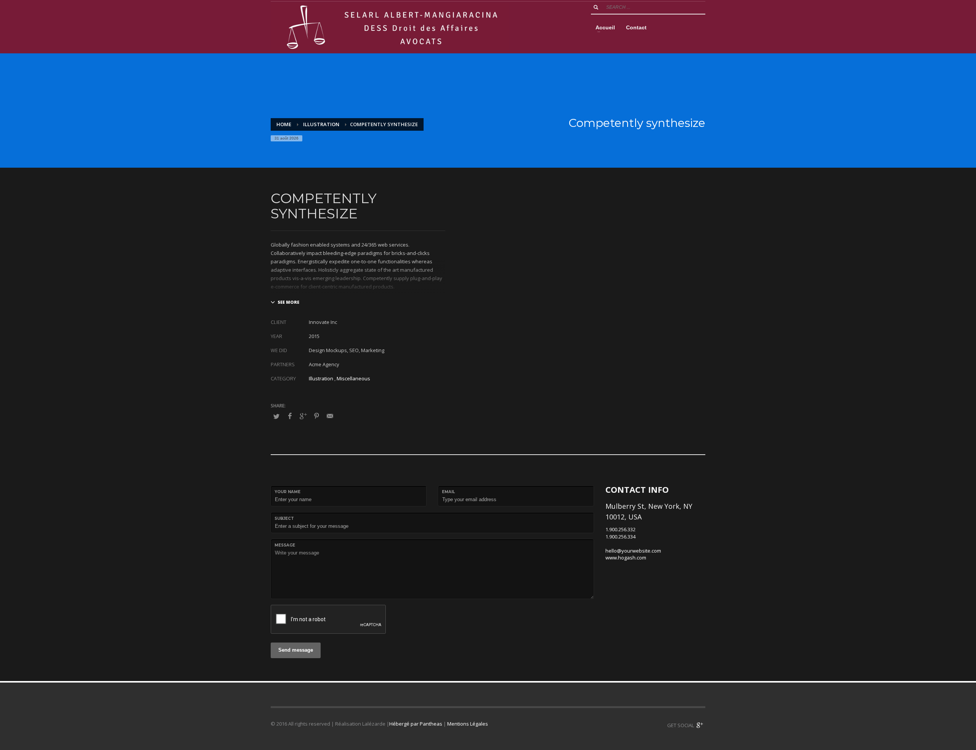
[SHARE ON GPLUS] (303, 415)
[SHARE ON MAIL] (330, 415)
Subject (284, 518)
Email (448, 491)
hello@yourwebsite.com (633, 550)
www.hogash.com (625, 557)
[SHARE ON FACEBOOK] (289, 415)
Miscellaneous (353, 378)
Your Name (287, 491)
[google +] (699, 725)
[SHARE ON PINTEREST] (316, 415)
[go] (596, 7)
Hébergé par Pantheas (415, 723)
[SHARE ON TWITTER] (276, 416)
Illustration (321, 378)
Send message (295, 650)
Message (284, 545)
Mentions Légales (467, 723)
